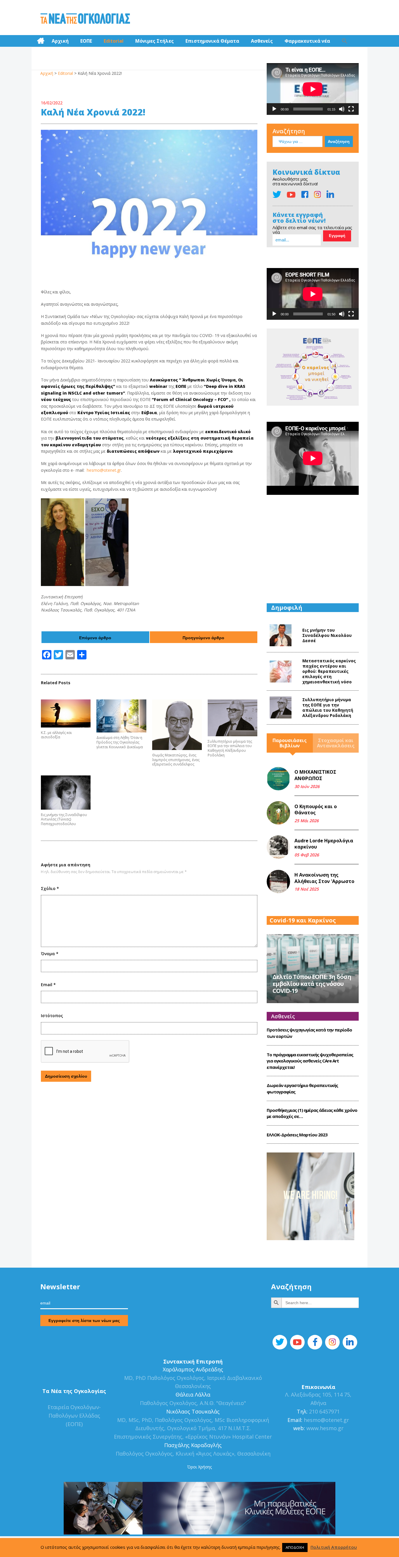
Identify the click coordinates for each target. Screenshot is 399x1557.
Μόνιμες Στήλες (154, 41)
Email (48, 984)
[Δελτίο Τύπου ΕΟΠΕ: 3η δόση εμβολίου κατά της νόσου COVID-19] (313, 968)
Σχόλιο (50, 888)
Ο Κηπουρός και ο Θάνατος (315, 809)
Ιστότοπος (52, 1015)
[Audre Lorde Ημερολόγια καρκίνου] (278, 847)
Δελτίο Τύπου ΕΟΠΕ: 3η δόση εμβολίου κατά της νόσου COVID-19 (312, 984)
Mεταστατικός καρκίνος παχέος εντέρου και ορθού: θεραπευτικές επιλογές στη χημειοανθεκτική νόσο (329, 671)
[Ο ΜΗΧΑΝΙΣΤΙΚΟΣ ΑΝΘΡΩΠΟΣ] (278, 778)
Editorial (114, 41)
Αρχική (60, 41)
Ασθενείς (262, 41)
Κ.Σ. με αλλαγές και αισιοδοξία (56, 734)
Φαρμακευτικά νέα (307, 41)
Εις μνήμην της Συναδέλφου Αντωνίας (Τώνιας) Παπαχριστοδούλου (64, 819)
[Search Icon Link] (345, 41)
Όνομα (49, 953)
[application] (313, 89)
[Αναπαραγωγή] (274, 109)
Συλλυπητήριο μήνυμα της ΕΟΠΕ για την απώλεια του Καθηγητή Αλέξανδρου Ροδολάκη (230, 748)
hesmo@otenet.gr (104, 470)
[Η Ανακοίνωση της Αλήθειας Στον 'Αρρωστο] (278, 881)
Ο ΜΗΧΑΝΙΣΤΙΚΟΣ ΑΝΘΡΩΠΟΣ (315, 775)
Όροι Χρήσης (199, 1467)
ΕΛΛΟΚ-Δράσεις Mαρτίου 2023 (297, 1135)
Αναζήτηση (289, 131)
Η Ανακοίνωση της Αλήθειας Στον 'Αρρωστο (324, 878)
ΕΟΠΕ (86, 41)
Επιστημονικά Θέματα (212, 41)
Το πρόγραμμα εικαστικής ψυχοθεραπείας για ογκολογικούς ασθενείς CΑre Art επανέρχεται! (310, 1061)
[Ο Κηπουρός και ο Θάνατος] (278, 813)
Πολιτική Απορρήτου (333, 1547)
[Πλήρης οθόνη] (351, 109)
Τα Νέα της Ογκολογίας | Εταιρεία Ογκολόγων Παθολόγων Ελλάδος (85, 19)
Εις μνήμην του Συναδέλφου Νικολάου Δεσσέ (327, 635)
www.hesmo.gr (325, 1428)
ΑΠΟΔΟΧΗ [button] (295, 1547)
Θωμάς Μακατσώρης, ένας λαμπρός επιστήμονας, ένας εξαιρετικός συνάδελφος (176, 760)
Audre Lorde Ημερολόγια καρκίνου (323, 843)
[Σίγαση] (342, 109)
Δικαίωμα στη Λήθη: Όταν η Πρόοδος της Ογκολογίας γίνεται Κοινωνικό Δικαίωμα (119, 742)
